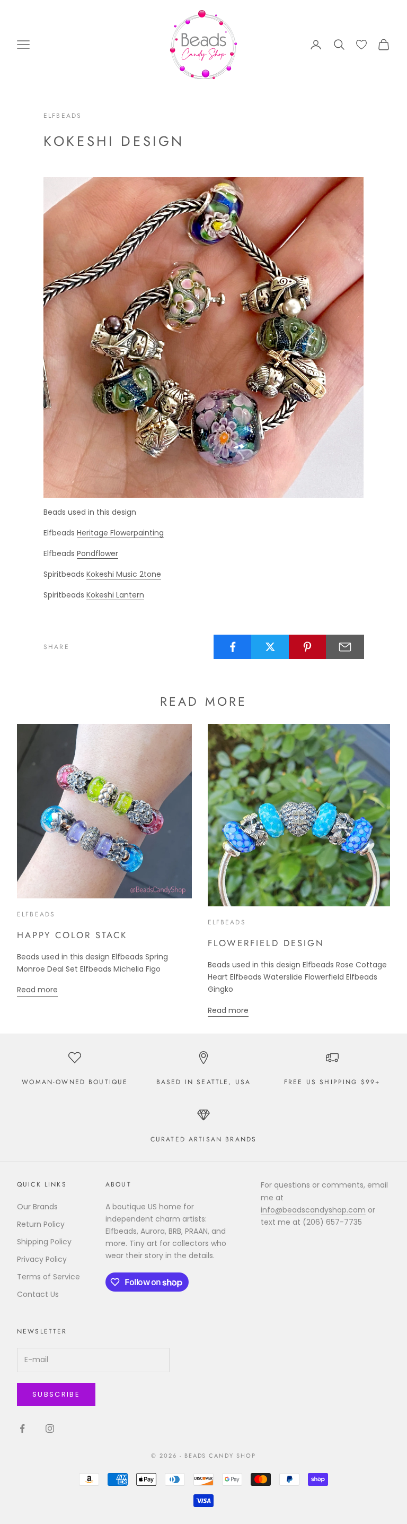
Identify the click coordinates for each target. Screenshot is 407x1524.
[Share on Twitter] (270, 647)
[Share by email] (345, 647)
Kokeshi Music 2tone (123, 574)
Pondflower (97, 553)
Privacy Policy (42, 1259)
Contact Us (38, 1294)
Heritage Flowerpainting (120, 532)
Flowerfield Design (266, 943)
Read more (37, 989)
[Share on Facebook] (232, 647)
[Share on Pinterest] (307, 647)
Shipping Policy (44, 1241)
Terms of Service (48, 1276)
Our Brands (37, 1206)
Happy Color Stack (72, 935)
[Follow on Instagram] (50, 1428)
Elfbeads (62, 115)
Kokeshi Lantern (115, 595)
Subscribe (56, 1394)
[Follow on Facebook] (22, 1428)
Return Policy (41, 1224)
